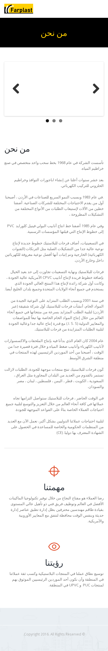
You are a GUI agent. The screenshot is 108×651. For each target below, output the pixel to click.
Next (94, 89)
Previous (14, 89)
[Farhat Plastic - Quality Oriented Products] (18, 8)
